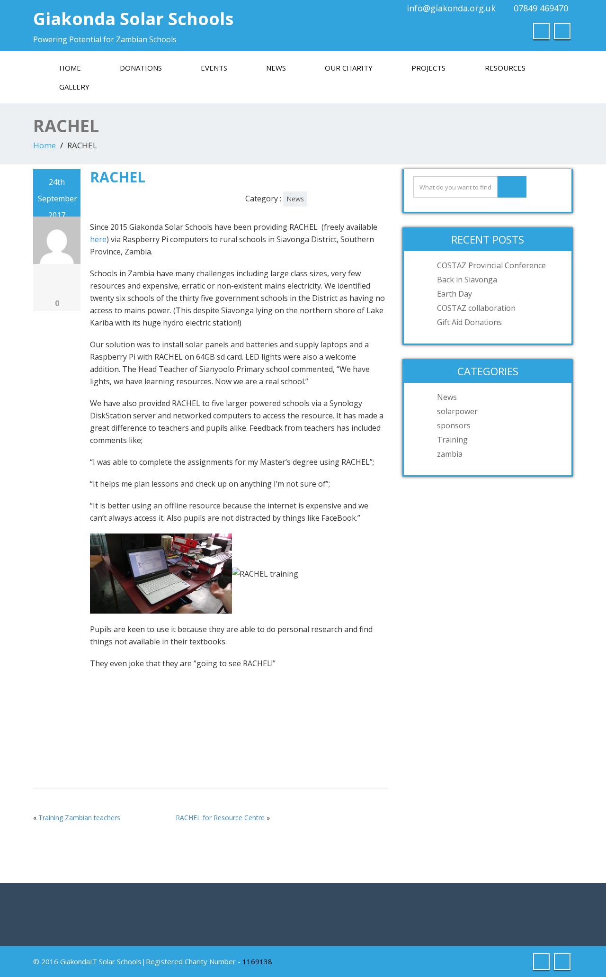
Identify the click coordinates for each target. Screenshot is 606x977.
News (276, 67)
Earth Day (454, 294)
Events (214, 67)
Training (452, 439)
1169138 (257, 961)
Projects (428, 67)
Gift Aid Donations (469, 322)
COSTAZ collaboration (476, 308)
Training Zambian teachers (79, 817)
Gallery (74, 86)
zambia (450, 454)
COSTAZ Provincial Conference (491, 265)
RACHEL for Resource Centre (220, 817)
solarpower (457, 411)
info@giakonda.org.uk (451, 8)
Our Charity (349, 67)
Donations (141, 67)
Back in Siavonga (467, 279)
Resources (505, 67)
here (98, 239)
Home (70, 67)
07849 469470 (541, 8)
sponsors (454, 425)
